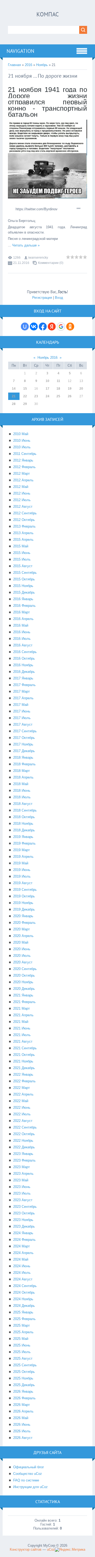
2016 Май (20, 625)
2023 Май (20, 1180)
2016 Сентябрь (25, 652)
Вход (59, 298)
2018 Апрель (23, 777)
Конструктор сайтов (25, 1549)
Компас (47, 14)
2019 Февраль (24, 843)
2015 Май (20, 546)
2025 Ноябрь (23, 1378)
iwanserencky (38, 257)
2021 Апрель (23, 1015)
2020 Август (22, 962)
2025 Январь (23, 1312)
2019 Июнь (21, 870)
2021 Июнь (21, 1028)
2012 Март (21, 474)
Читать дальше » (26, 245)
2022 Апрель (23, 1094)
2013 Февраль (24, 526)
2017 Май (20, 705)
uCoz (51, 1549)
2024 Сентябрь (25, 1286)
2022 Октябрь (24, 1134)
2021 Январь (23, 995)
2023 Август (22, 1200)
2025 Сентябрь (25, 1365)
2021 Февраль (24, 1002)
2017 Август (22, 724)
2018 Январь (23, 757)
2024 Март (21, 1246)
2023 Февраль (24, 1160)
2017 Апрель (23, 698)
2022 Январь (23, 1074)
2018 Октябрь (24, 817)
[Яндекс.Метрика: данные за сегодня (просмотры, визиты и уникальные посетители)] (70, 1549)
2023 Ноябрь (23, 1220)
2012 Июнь (21, 493)
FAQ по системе (26, 1480)
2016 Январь (23, 599)
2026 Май (20, 1418)
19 (70, 388)
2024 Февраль (24, 1240)
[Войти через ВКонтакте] (34, 326)
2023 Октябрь (24, 1213)
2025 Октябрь (24, 1372)
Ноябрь (42, 65)
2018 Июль (22, 797)
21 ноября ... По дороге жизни (42, 75)
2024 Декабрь (24, 1306)
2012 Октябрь (24, 520)
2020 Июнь (21, 949)
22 (25, 396)
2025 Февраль (24, 1319)
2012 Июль (22, 500)
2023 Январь (23, 1154)
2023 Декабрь (24, 1226)
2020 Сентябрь (25, 969)
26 (70, 396)
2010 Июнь (21, 440)
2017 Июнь (21, 711)
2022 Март (21, 1088)
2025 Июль (22, 1352)
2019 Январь (23, 837)
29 (25, 404)
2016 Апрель (23, 619)
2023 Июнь (21, 1187)
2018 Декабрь (24, 830)
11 (58, 381)
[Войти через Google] (61, 326)
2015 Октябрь (24, 579)
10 (47, 381)
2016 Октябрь (24, 658)
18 (58, 388)
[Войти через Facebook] (43, 326)
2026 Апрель (23, 1411)
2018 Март (21, 771)
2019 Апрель (23, 857)
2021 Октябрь (24, 1055)
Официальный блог (28, 1467)
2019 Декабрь (24, 909)
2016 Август (22, 645)
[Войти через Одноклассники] (70, 326)
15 (25, 388)
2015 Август (22, 566)
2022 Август (22, 1121)
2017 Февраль (24, 685)
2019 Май (20, 863)
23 (36, 396)
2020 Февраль (24, 923)
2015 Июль (22, 559)
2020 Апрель (23, 936)
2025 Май (20, 1339)
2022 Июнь (21, 1108)
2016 (28, 65)
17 (47, 388)
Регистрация (42, 298)
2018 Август (22, 804)
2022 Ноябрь (23, 1141)
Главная (14, 65)
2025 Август (22, 1358)
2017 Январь (23, 678)
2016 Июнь (21, 632)
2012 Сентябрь (25, 513)
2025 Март (21, 1325)
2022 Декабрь (24, 1147)
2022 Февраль (24, 1081)
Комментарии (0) (50, 263)
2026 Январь (23, 1391)
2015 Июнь (21, 553)
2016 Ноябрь (23, 665)
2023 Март (21, 1167)
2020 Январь (23, 916)
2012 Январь (23, 460)
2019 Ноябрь (23, 903)
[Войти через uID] (25, 326)
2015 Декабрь (24, 592)
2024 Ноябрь (23, 1299)
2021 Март (21, 1008)
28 (14, 404)
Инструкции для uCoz (30, 1487)
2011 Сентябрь (24, 454)
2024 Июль (22, 1273)
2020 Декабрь (24, 989)
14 (14, 388)
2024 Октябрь (24, 1292)
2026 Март (21, 1405)
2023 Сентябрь (25, 1207)
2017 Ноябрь (23, 744)
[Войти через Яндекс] (52, 326)
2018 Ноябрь (23, 824)
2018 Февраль (24, 764)
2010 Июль (22, 447)
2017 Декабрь (24, 751)
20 (81, 388)
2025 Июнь (21, 1345)
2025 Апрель (23, 1332)
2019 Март (21, 850)
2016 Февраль (24, 606)
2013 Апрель (23, 533)
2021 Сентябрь (25, 1048)
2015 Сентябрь (25, 573)
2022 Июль (22, 1114)
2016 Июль (22, 639)
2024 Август (22, 1279)
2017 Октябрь (24, 738)
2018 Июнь (21, 791)
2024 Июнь (21, 1266)
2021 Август (22, 1041)
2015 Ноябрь (23, 586)
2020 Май (20, 942)
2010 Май (20, 434)
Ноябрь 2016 (47, 358)
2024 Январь (23, 1233)
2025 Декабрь (24, 1385)
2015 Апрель (23, 540)
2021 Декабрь (24, 1068)
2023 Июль (22, 1193)
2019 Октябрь (24, 896)
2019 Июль (22, 876)
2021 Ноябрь (23, 1061)
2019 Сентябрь (25, 890)
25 (58, 396)
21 (14, 396)
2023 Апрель (23, 1174)
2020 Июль (22, 956)
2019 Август (22, 883)
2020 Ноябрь (23, 982)
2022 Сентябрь (25, 1127)
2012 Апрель (23, 480)
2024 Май (20, 1259)
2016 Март (21, 612)
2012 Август (22, 507)
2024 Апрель (23, 1253)
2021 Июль (22, 1035)
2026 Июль (22, 1431)
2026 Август (22, 1438)
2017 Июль (22, 718)
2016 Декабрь (24, 672)
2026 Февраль (24, 1398)
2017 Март (21, 691)
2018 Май (20, 784)
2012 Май (20, 487)
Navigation (20, 51)
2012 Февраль (24, 467)
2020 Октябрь (24, 975)
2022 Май (20, 1101)
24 (47, 396)
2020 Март (21, 929)
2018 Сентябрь (25, 810)
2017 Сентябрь (25, 731)
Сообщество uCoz (27, 1474)
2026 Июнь (21, 1425)
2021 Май (20, 1022)
